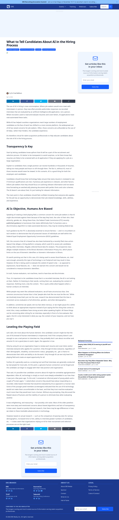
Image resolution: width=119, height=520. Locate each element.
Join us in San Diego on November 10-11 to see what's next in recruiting (59, 2)
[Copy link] (68, 101)
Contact (63, 493)
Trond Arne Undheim (84, 364)
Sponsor (63, 490)
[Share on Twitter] (40, 101)
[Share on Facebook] (27, 101)
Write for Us (65, 497)
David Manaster (82, 348)
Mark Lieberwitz (82, 379)
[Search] (110, 7)
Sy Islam (80, 356)
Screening (38, 49)
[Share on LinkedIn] (13, 101)
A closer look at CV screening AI (89, 369)
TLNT (8, 494)
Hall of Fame (65, 500)
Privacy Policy (92, 486)
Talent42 (36, 494)
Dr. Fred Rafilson (16, 93)
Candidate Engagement (13, 49)
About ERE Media (66, 486)
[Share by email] (54, 101)
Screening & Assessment (49, 49)
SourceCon (37, 487)
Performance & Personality (27, 49)
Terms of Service (93, 490)
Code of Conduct (93, 493)
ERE (7, 487)
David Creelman (82, 371)
